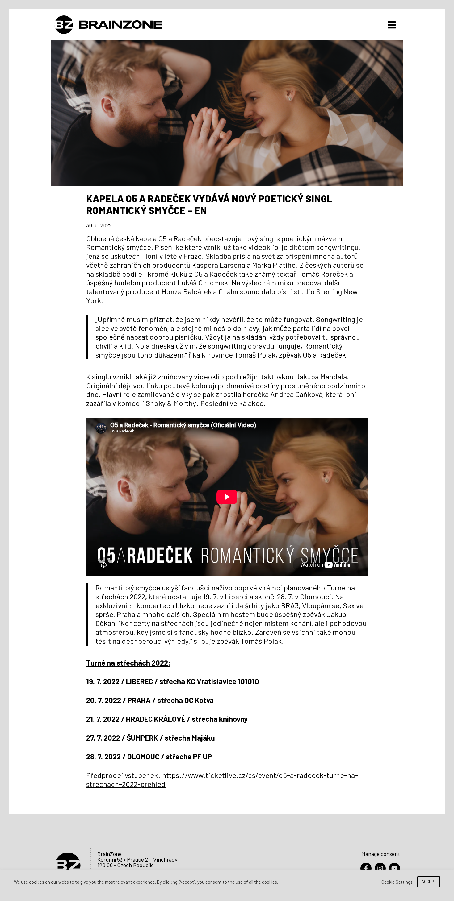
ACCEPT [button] (429, 881)
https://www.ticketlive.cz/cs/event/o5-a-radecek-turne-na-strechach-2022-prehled (222, 779)
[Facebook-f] (366, 868)
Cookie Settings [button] (397, 882)
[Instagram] (380, 868)
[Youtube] (394, 868)
